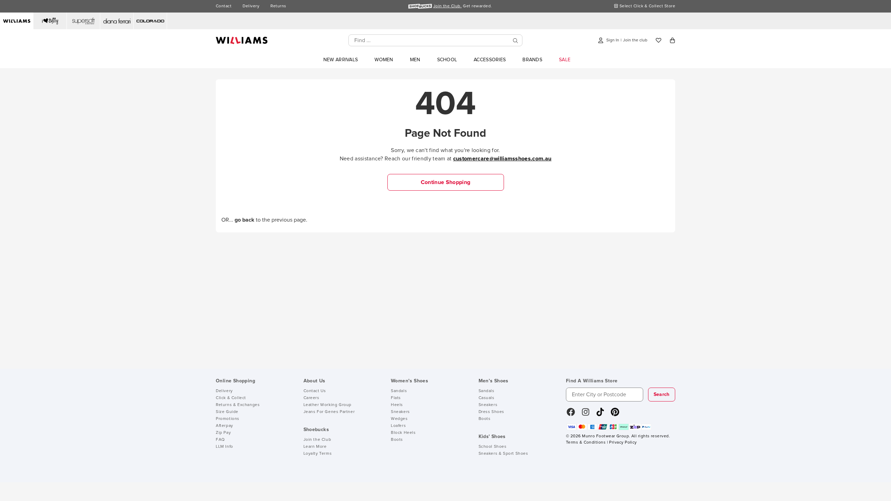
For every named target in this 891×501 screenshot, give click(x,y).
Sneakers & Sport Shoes (503, 454)
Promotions (227, 419)
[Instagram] (586, 414)
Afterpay (224, 426)
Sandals (399, 391)
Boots (397, 440)
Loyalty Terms (317, 454)
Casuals (487, 398)
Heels (397, 405)
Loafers (398, 426)
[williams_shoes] (615, 414)
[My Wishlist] (658, 40)
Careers (311, 398)
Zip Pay (223, 433)
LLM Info (224, 447)
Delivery (251, 6)
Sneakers (400, 412)
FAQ (220, 440)
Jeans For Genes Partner (329, 412)
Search (662, 394)
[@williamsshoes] (600, 414)
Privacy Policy (623, 442)
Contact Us (314, 391)
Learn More (315, 447)
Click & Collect (231, 398)
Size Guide (227, 412)
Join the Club (317, 440)
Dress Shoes (492, 412)
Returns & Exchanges (238, 405)
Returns (278, 6)
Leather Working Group (327, 405)
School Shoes (493, 447)
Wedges (399, 419)
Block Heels (403, 433)
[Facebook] (571, 414)
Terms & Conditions (586, 442)
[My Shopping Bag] (672, 40)
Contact (223, 6)
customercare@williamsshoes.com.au (502, 158)
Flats (396, 398)
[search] (515, 40)
